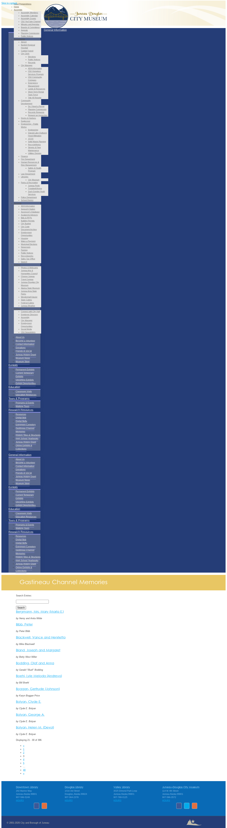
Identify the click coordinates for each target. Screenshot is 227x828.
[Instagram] (44, 806)
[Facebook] (36, 806)
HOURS (20, 800)
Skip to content (9, 3)
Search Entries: (24, 595)
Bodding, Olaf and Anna (35, 663)
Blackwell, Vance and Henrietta (40, 637)
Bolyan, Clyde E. (28, 702)
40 (24, 770)
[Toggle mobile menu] (45, 24)
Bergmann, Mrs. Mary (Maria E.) (40, 612)
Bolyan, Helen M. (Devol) (35, 728)
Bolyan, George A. (30, 715)
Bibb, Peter (24, 625)
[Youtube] (186, 806)
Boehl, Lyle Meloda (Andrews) (39, 676)
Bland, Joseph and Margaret (38, 650)
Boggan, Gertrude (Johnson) (38, 689)
